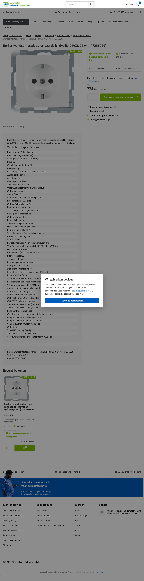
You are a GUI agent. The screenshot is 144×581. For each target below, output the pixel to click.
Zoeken (91, 4)
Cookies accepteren (72, 300)
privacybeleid (80, 291)
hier (82, 293)
